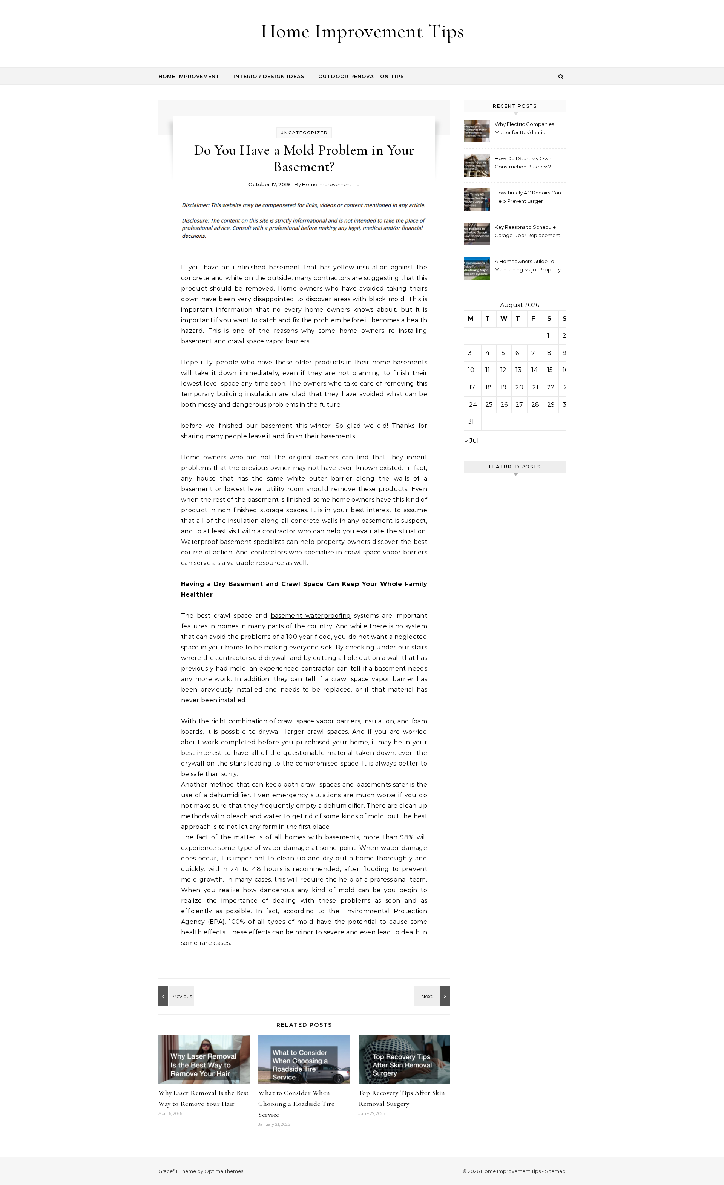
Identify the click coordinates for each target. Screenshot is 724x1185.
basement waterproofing (311, 615)
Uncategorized (304, 132)
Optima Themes (223, 1171)
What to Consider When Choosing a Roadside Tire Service (296, 1104)
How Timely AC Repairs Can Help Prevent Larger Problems (528, 198)
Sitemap (555, 1171)
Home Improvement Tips (362, 30)
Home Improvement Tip (331, 184)
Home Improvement (189, 76)
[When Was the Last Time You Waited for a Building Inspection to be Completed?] (175, 996)
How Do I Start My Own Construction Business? (523, 162)
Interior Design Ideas (269, 76)
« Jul (472, 440)
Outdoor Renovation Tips (361, 76)
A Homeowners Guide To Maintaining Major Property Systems (528, 266)
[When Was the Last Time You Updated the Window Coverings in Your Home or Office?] (433, 996)
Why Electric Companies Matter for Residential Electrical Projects (524, 129)
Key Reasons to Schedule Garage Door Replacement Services (527, 232)
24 (473, 404)
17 (472, 387)
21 (535, 387)
